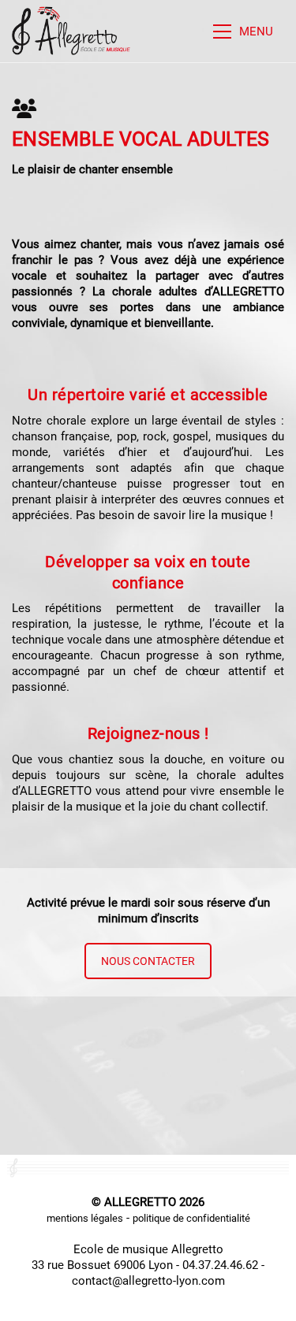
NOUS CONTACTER (148, 961)
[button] (248, 31)
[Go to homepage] (71, 31)
